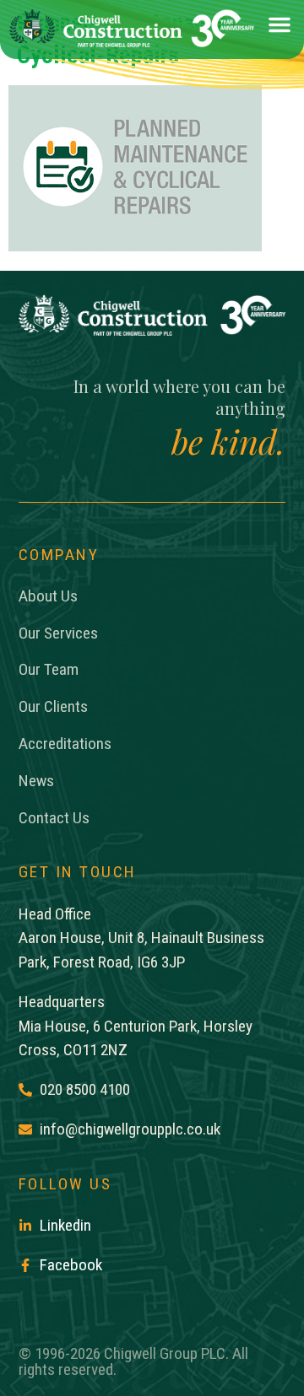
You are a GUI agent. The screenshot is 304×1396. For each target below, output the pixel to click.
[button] (279, 28)
